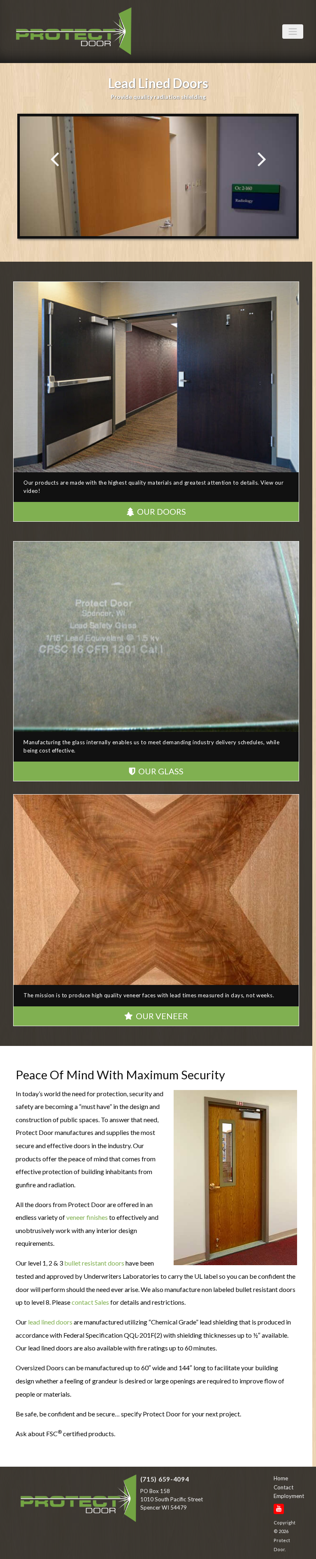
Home (281, 1478)
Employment (286, 1496)
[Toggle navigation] (293, 31)
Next (262, 158)
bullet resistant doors (94, 1263)
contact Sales (90, 1302)
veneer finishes (87, 1217)
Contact (283, 1487)
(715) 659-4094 (164, 1479)
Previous (54, 158)
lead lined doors (50, 1322)
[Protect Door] (78, 1500)
